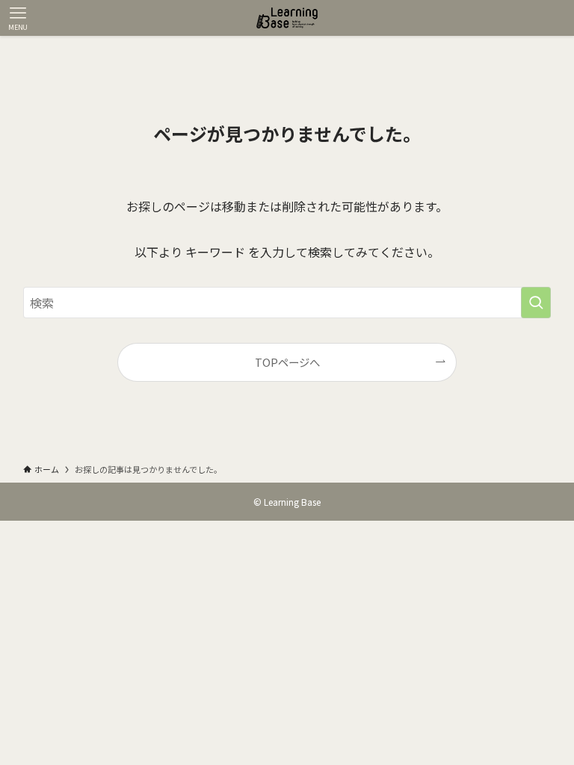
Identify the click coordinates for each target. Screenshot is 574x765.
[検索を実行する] (536, 302)
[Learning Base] (286, 18)
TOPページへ (287, 362)
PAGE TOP (547, 727)
